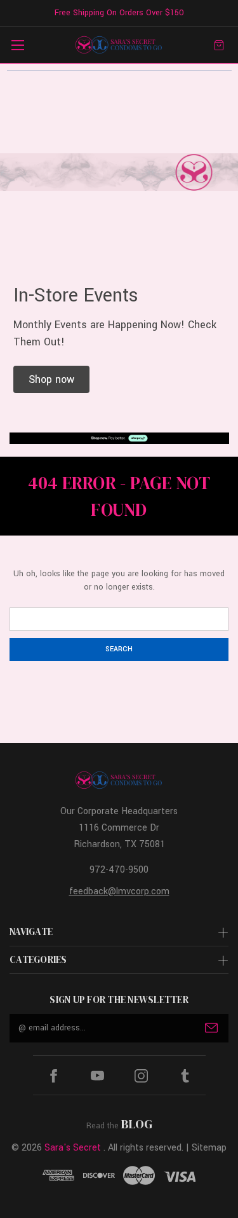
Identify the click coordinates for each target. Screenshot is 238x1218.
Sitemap (209, 1147)
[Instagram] (141, 1076)
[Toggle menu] (17, 44)
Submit (211, 1027)
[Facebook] (53, 1076)
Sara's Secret (72, 1147)
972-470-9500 (119, 869)
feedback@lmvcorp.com (119, 891)
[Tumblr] (185, 1076)
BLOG (136, 1124)
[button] (51, 379)
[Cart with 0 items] (219, 44)
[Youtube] (97, 1076)
